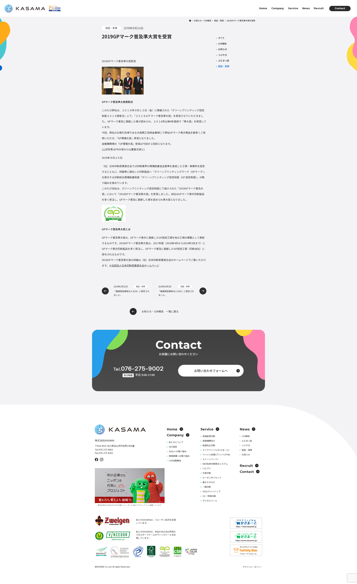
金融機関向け (208, 440)
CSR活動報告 (175, 460)
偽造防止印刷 (208, 445)
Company (277, 8)
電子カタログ (208, 482)
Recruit (319, 8)
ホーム (190, 20)
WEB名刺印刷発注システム (215, 463)
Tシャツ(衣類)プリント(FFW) (216, 454)
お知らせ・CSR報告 (202, 20)
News (306, 8)
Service (293, 8)
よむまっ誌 (223, 60)
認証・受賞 (219, 20)
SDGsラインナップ (211, 491)
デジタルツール (209, 500)
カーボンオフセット (211, 477)
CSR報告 (222, 43)
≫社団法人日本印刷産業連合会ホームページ (134, 265)
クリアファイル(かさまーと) (215, 449)
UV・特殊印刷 (209, 496)
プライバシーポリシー (252, 566)
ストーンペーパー (210, 459)
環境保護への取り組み (179, 455)
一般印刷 (206, 486)
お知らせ (222, 49)
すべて (221, 38)
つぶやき (222, 55)
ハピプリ (206, 468)
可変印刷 (206, 472)
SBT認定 (173, 446)
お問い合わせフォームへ (211, 370)
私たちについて (176, 442)
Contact (340, 8)
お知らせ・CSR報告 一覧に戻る (160, 311)
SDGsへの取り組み (178, 451)
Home (263, 8)
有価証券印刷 (208, 436)
